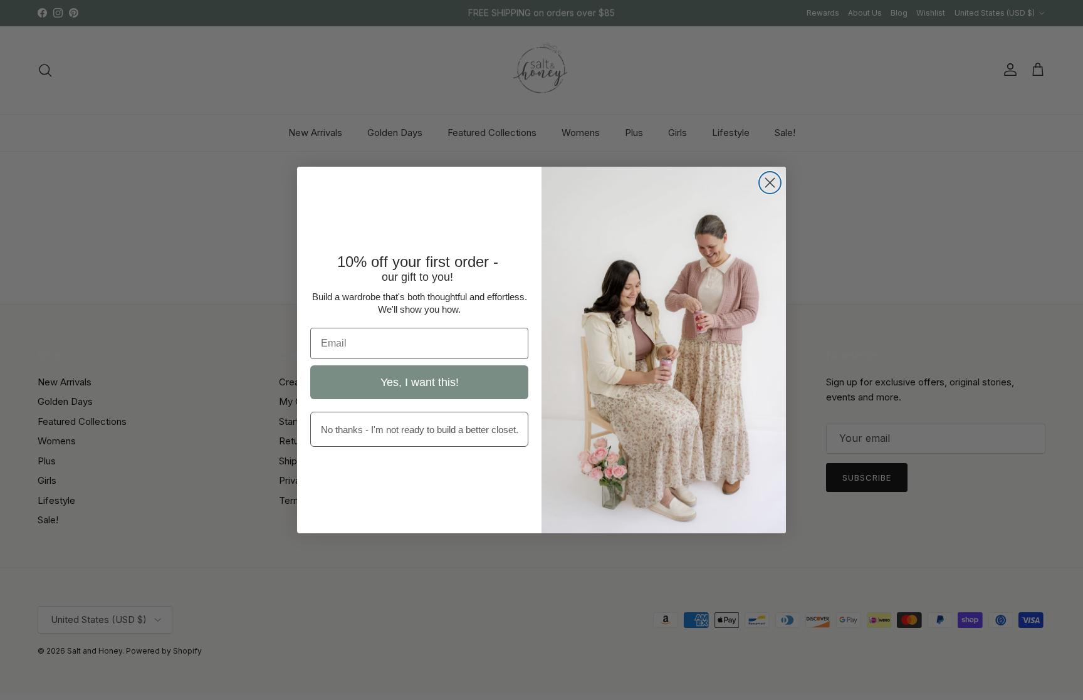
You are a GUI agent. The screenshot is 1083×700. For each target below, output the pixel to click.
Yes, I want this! (419, 382)
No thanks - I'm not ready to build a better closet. (419, 429)
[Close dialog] (770, 183)
